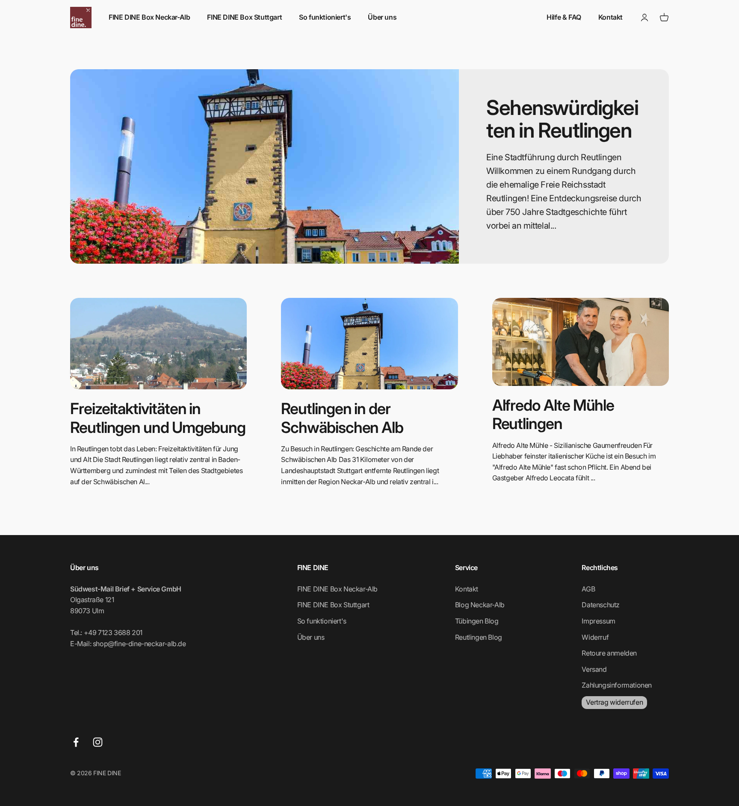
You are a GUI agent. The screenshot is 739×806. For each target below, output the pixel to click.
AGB (588, 589)
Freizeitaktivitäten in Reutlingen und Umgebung (157, 417)
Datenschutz (601, 604)
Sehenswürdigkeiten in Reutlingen (562, 119)
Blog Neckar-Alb (480, 604)
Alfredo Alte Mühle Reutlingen (553, 414)
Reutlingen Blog (478, 637)
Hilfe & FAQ (564, 17)
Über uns (382, 17)
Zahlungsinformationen (617, 685)
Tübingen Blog (477, 621)
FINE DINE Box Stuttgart (244, 17)
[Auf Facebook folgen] (76, 742)
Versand (594, 669)
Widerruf (595, 637)
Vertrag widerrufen (614, 702)
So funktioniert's (325, 17)
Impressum (598, 621)
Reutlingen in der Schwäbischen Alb (342, 417)
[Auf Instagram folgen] (97, 742)
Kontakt (610, 17)
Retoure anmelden (609, 653)
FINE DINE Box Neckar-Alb (149, 17)
